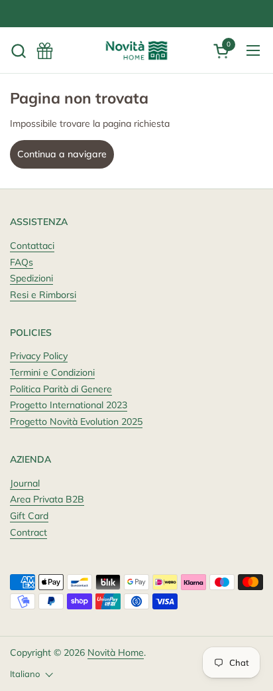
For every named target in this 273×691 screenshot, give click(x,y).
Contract (28, 532)
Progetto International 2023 (68, 405)
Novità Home (115, 652)
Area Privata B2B (47, 499)
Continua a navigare (62, 154)
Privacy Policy (39, 356)
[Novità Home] (136, 50)
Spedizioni (31, 278)
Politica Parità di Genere (61, 389)
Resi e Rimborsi (43, 295)
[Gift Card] (44, 50)
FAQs (21, 262)
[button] (18, 50)
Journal (25, 483)
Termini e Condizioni (52, 372)
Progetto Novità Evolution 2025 (76, 421)
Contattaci (32, 246)
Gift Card (29, 516)
